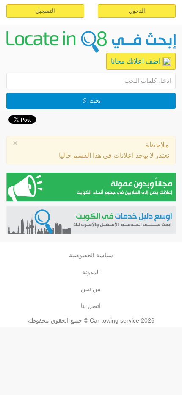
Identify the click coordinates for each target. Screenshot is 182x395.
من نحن (91, 289)
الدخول (137, 11)
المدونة (91, 272)
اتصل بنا (91, 306)
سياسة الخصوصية (91, 255)
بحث (95, 100)
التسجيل (45, 11)
